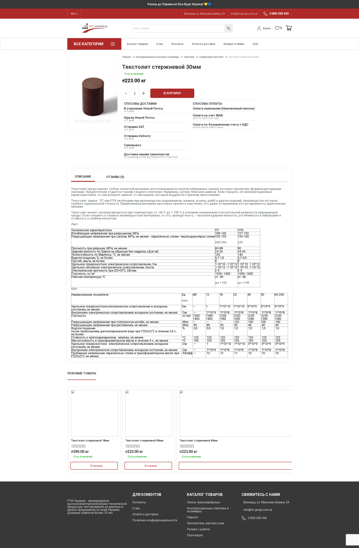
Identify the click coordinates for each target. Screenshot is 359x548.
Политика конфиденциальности (154, 520)
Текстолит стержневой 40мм (199, 440)
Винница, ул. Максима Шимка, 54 (204, 13)
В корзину (172, 93)
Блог (256, 44)
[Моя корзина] (289, 28)
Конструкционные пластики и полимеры (157, 57)
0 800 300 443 (279, 13)
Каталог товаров (137, 44)
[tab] (83, 177)
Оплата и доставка (203, 44)
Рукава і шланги (198, 529)
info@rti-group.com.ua (244, 13)
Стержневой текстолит (211, 57)
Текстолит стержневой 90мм (144, 440)
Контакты (177, 44)
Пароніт (192, 517)
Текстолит (189, 57)
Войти (267, 28)
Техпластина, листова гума (205, 523)
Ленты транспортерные (203, 502)
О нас (159, 44)
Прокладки (195, 535)
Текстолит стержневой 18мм (90, 440)
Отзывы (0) (115, 177)
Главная (126, 57)
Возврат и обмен (234, 44)
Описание (83, 176)
